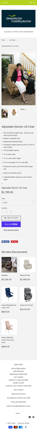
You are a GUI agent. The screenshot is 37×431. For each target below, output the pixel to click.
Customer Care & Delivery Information (18, 386)
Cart (33, 2)
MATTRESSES (18, 371)
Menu (6, 2)
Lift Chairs (12, 40)
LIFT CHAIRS (18, 377)
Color (3, 198)
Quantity (4, 208)
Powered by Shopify (23, 423)
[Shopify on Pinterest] (33, 417)
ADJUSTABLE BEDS (18, 368)
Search (18, 413)
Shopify (13, 423)
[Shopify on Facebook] (30, 417)
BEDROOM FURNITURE (18, 374)
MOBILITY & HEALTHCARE (18, 380)
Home (3, 40)
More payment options (11, 230)
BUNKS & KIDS (18, 383)
